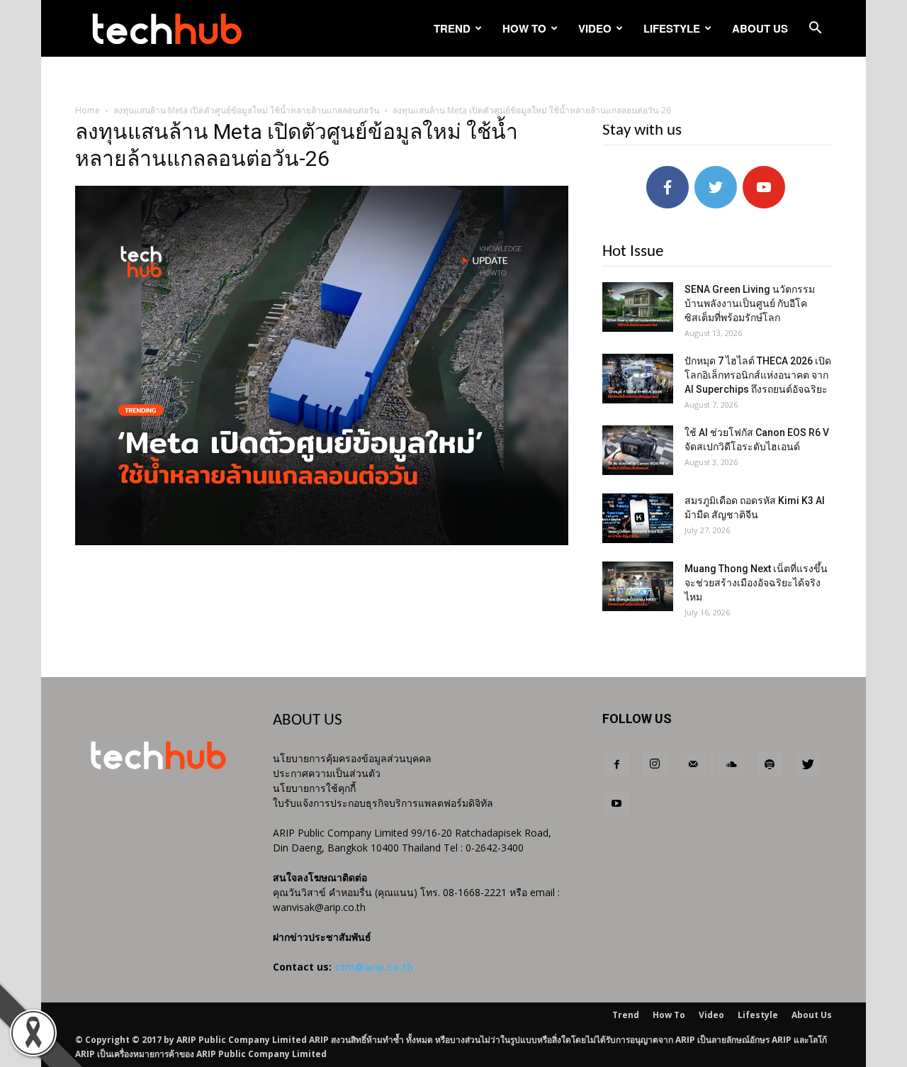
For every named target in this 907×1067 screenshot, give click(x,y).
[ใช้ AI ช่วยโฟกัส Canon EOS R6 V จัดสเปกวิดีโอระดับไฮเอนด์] (637, 450)
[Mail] (693, 765)
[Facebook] (616, 765)
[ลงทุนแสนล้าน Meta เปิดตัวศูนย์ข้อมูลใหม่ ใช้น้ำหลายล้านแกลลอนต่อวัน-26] (321, 541)
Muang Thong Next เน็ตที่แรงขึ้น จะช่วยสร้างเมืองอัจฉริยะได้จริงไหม (756, 583)
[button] (815, 29)
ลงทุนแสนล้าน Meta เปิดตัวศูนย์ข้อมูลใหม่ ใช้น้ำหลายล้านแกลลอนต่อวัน (246, 110)
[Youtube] (616, 804)
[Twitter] (808, 765)
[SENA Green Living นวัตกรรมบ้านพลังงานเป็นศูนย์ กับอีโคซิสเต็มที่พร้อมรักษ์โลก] (637, 307)
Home (87, 110)
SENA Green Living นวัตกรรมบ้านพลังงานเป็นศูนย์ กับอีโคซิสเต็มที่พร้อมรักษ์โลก (750, 303)
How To (524, 28)
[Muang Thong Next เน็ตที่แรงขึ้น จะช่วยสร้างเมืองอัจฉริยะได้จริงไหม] (637, 586)
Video (595, 28)
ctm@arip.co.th (373, 966)
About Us (760, 28)
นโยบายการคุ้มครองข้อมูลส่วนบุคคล (352, 758)
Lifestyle (671, 28)
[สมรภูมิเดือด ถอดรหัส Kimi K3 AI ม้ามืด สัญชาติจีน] (637, 518)
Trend (452, 28)
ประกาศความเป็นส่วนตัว (327, 773)
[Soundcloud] (731, 765)
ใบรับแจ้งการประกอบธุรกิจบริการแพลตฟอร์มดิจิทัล (383, 803)
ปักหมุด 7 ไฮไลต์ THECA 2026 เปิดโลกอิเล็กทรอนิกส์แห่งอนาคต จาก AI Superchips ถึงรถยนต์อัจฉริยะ (758, 375)
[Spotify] (769, 765)
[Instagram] (655, 765)
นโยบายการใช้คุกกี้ (314, 788)
